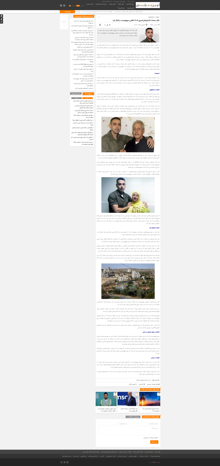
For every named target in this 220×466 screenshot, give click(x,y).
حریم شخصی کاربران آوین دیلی (109, 452)
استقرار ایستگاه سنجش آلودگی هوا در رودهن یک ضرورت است (153, 11)
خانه (157, 17)
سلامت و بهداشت (143, 456)
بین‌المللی (151, 17)
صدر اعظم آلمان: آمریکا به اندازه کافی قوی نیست (129, 410)
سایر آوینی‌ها (121, 8)
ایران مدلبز (76, 456)
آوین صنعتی (112, 4)
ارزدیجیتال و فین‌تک (155, 456)
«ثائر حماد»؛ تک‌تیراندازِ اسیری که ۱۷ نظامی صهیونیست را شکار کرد (136, 20)
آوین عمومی (131, 8)
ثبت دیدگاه (154, 442)
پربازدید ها (88, 94)
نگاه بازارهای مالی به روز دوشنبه (84, 47)
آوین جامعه (121, 4)
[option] (149, 402)
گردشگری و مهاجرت (93, 456)
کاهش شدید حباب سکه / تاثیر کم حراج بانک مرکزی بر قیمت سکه (122, 11)
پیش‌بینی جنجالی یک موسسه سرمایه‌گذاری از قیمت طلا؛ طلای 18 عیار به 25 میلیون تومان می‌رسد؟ (82, 33)
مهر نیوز (149, 384)
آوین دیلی (157, 452)
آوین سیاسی (90, 4)
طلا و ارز (102, 456)
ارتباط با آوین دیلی (138, 452)
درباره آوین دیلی (149, 452)
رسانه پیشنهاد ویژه (66, 456)
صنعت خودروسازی (111, 456)
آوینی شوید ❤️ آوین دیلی (154, 462)
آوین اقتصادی (130, 4)
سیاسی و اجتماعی (122, 456)
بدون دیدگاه (132, 384)
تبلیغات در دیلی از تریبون (125, 452)
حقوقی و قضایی (133, 456)
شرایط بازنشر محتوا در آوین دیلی (91, 452)
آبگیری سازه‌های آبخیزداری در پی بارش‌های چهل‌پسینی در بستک (90, 11)
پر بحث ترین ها (76, 93)
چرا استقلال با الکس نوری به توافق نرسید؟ (82, 120)
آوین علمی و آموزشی (101, 4)
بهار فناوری (83, 456)
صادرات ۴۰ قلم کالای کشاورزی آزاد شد (83, 88)
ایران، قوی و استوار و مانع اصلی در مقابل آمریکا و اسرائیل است (107, 410)
